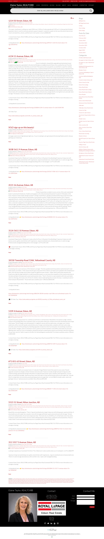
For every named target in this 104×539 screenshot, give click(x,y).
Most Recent (82, 35)
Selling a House (11, 25)
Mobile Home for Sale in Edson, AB (31, 366)
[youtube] (54, 523)
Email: (73, 498)
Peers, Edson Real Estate (55, 481)
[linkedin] (51, 523)
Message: (73, 500)
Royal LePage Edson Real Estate (66, 24)
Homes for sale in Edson (24, 61)
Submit (92, 507)
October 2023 (82, 47)
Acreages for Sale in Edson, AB (19, 131)
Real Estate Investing (55, 24)
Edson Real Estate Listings (32, 24)
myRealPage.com (52, 530)
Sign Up (15, 1)
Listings (80, 25)
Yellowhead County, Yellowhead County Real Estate (38, 483)
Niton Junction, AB (23, 407)
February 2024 (82, 38)
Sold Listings (82, 30)
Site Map (91, 5)
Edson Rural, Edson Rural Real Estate (19, 480)
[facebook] (45, 523)
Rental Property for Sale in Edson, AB (29, 154)
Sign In (10, 1)
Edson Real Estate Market (61, 59)
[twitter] (48, 523)
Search (91, 10)
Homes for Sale (48, 24)
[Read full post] (21, 27)
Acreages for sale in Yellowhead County (33, 131)
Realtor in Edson (33, 189)
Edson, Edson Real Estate (30, 480)
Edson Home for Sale (23, 59)
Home (38, 5)
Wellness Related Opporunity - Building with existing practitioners (54, 316)
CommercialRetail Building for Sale (20, 479)
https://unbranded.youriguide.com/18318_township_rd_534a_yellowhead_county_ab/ (42, 299)
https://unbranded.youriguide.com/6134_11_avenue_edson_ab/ (25, 115)
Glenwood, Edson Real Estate (38, 480)
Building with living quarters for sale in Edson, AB (53, 478)
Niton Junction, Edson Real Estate (45, 481)
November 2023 (83, 45)
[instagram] (57, 523)
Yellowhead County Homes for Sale (39, 265)
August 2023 (82, 50)
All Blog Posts (82, 20)
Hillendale (10, 61)
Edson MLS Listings (32, 59)
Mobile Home (21, 366)
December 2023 (83, 43)
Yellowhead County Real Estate (25, 483)
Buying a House (16, 24)
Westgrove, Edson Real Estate (68, 482)
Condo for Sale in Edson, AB (25, 153)
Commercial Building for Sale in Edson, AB (44, 314)
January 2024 (82, 40)
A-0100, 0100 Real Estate (17, 478)
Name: (73, 496)
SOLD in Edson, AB (38, 132)
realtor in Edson (41, 366)
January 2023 (82, 52)
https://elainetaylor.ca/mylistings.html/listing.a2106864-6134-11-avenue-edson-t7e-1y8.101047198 (36, 107)
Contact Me (83, 5)
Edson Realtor (41, 24)
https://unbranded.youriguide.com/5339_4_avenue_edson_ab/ (35, 349)
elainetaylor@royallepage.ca (51, 499)
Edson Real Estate (23, 24)
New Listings (82, 28)
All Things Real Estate (84, 23)
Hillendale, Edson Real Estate (52, 480)
